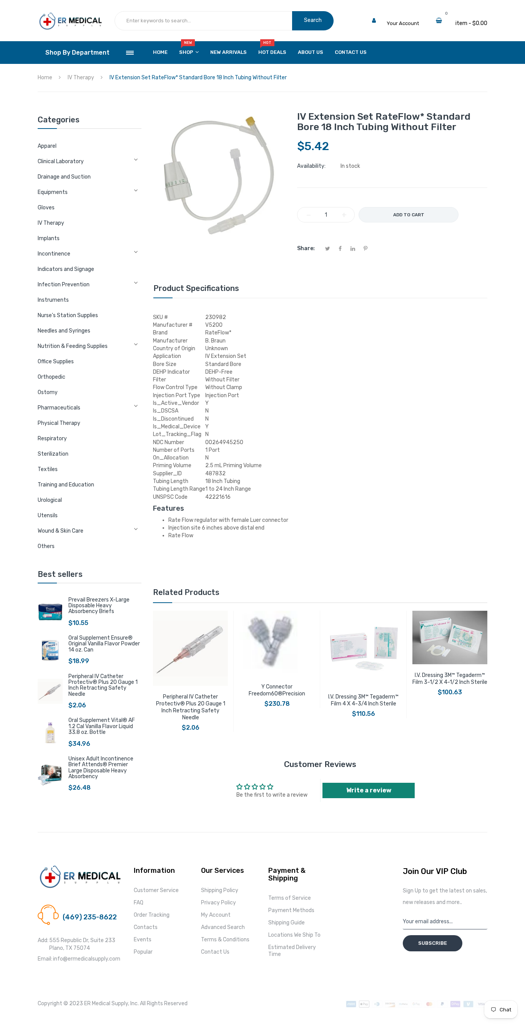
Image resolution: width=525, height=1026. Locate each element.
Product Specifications (196, 288)
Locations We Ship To (294, 935)
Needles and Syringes (64, 331)
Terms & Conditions (225, 939)
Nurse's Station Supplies (68, 315)
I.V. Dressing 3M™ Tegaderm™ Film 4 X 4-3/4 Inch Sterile (363, 700)
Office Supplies (56, 361)
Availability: (311, 166)
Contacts (146, 927)
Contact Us (215, 952)
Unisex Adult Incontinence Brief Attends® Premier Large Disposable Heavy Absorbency (100, 767)
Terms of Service (289, 898)
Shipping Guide (286, 922)
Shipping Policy (219, 890)
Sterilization (53, 454)
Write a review (368, 790)
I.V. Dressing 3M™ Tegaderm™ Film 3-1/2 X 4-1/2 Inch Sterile (449, 678)
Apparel (47, 146)
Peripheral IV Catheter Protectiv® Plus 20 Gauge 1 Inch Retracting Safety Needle (103, 685)
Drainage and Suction (64, 177)
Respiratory (52, 438)
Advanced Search (223, 927)
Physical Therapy (59, 423)
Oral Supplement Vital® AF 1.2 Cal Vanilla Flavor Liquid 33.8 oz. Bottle (101, 726)
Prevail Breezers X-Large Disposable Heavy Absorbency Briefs (99, 606)
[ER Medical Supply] (70, 15)
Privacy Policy (218, 902)
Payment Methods (291, 910)
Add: (43, 940)
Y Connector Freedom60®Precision (277, 690)
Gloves (46, 207)
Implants (49, 238)
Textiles (48, 469)
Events (142, 939)
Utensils (48, 515)
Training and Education (66, 484)
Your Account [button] (403, 23)
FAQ (138, 902)
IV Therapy (51, 223)
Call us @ (73, 908)
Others (46, 546)
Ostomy (48, 392)
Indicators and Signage (66, 269)
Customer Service (156, 890)
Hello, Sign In (402, 15)
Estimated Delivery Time (292, 950)
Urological (50, 500)
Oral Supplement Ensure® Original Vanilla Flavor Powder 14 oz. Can (104, 644)
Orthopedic (51, 377)
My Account (216, 915)
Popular (143, 952)
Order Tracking (151, 915)
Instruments (53, 300)
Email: (45, 959)
